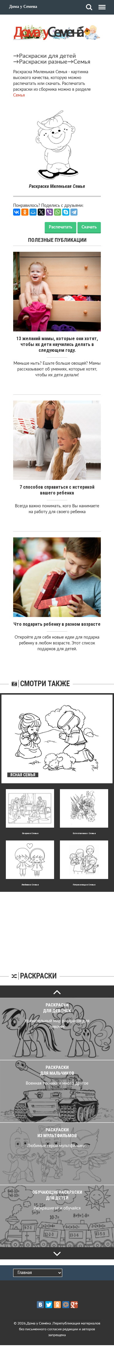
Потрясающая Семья (84, 884)
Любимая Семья (30, 884)
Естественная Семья (84, 833)
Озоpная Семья (30, 833)
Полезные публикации (57, 240)
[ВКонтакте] (16, 212)
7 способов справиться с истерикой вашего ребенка (57, 490)
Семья (81, 62)
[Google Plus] (74, 1304)
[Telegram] (73, 212)
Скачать (89, 227)
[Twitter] (48, 1304)
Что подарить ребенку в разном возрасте (57, 624)
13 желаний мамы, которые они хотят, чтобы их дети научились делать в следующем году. (57, 344)
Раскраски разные (43, 62)
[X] (41, 212)
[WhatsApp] (57, 212)
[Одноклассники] (24, 212)
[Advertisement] (57, 928)
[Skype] (65, 212)
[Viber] (49, 212)
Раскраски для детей (47, 56)
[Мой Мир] (33, 212)
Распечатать (60, 227)
